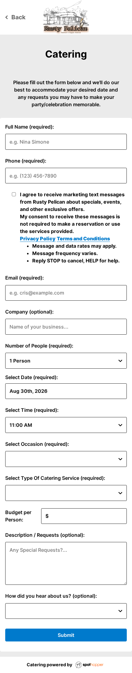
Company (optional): (29, 312)
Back (14, 17)
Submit (66, 635)
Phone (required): (25, 161)
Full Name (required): (29, 127)
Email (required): (24, 278)
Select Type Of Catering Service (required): (55, 478)
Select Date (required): (31, 377)
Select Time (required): (32, 410)
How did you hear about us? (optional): (51, 596)
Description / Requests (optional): (45, 535)
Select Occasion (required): (37, 444)
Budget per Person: (18, 516)
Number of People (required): (39, 346)
